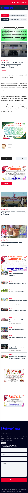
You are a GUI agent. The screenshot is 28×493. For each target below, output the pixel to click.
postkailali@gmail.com (7, 433)
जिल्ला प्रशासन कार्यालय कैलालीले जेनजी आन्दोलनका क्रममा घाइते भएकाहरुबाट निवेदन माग (17, 20)
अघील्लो (6, 158)
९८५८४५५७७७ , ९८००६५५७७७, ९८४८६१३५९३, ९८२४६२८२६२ (14, 436)
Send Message (14, 479)
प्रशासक (4, 70)
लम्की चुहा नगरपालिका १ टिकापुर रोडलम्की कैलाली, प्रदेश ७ (12, 438)
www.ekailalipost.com (6, 440)
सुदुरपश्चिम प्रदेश (4, 60)
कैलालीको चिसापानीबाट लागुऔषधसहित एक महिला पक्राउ (17, 16)
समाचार (10, 271)
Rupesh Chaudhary (19, 491)
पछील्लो (21, 158)
